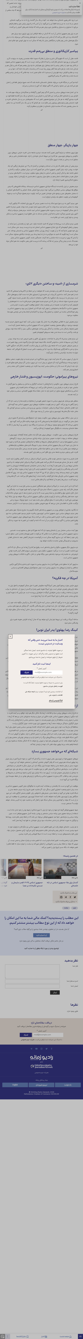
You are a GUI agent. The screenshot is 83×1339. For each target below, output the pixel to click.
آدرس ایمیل (41, 668)
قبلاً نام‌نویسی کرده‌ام (56, 700)
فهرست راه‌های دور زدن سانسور (53, 686)
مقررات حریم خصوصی (27, 677)
